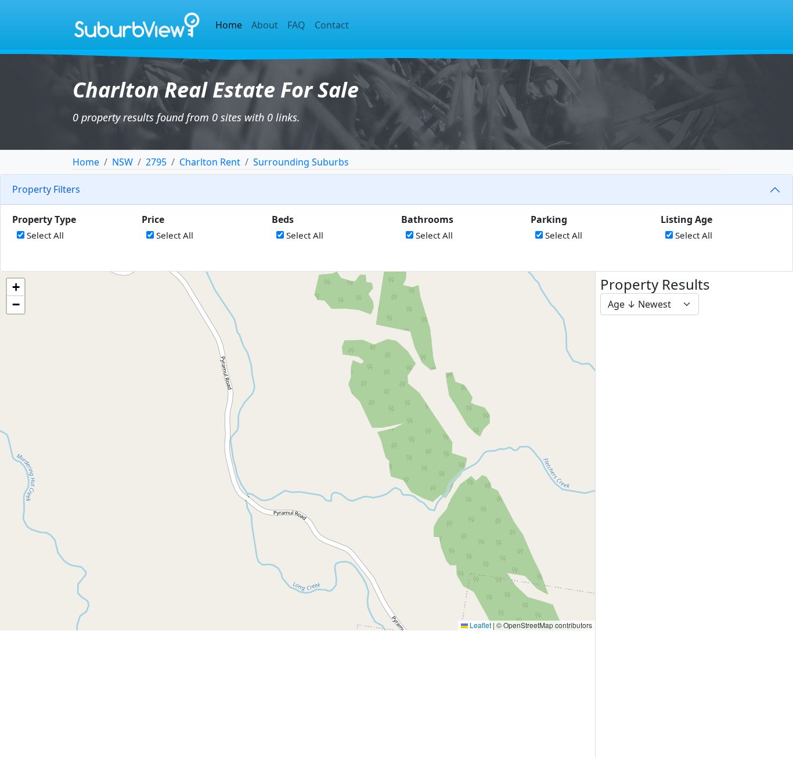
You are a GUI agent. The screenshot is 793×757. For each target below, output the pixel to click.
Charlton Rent (209, 162)
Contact (332, 25)
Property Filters (46, 189)
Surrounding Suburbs (301, 162)
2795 (156, 162)
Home (228, 25)
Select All (44, 235)
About (264, 25)
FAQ (296, 25)
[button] (15, 287)
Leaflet (479, 625)
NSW (122, 162)
